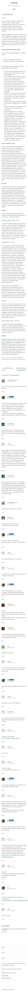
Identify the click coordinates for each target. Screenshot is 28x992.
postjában (8, 34)
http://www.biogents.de (13, 719)
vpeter (9, 552)
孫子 (3, 53)
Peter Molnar (10, 711)
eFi (24, 359)
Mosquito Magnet (6, 320)
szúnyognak (15, 71)
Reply (3, 391)
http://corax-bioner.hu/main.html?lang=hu (11, 738)
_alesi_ (8, 443)
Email (3, 952)
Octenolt (15, 325)
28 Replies (4, 17)
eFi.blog (14, 3)
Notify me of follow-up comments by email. (11, 969)
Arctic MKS (4, 300)
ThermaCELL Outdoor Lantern (8, 220)
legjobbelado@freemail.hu (7, 857)
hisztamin (12, 125)
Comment (4, 932)
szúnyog (15, 359)
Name (3, 947)
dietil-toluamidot (9, 191)
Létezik (13, 347)
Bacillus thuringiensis (6, 342)
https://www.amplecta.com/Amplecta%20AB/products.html (15, 900)
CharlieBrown (10, 604)
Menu (14, 9)
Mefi (8, 646)
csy (11, 285)
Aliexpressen (4, 289)
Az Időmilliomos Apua (12, 380)
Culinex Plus (4, 339)
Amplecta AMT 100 (6, 242)
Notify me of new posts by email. (9, 972)
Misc (13, 357)
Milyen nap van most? (6, 978)
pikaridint (19, 191)
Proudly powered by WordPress (8, 989)
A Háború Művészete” (14, 53)
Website (3, 958)
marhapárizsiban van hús (7, 282)
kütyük (19, 168)
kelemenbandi (10, 423)
